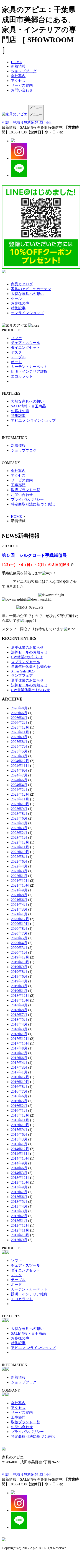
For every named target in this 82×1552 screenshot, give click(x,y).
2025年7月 (19, 746)
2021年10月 (20, 885)
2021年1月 (19, 914)
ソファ (16, 338)
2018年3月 (19, 1029)
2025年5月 (19, 751)
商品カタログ (22, 284)
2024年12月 (20, 761)
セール (16, 298)
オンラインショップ (27, 313)
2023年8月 (19, 813)
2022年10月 (20, 852)
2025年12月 (20, 727)
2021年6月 (19, 900)
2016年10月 (20, 1082)
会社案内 (18, 76)
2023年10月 (20, 804)
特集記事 (18, 308)
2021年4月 (19, 904)
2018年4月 (19, 1024)
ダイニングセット (25, 347)
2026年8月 (19, 708)
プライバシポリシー (27, 499)
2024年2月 (19, 790)
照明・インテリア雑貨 (29, 371)
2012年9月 (19, 1240)
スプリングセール (25, 662)
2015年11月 (20, 1120)
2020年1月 (19, 952)
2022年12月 (20, 842)
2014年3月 (19, 1173)
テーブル (18, 357)
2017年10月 (20, 1043)
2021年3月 (19, 909)
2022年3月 (19, 871)
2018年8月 (19, 1010)
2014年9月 (19, 1163)
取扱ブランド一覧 (25, 490)
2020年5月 (19, 938)
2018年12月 (20, 995)
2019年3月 (19, 986)
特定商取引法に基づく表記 (33, 504)
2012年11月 (20, 1230)
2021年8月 (19, 895)
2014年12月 (20, 1149)
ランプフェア (22, 675)
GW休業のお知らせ (27, 657)
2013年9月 (19, 1187)
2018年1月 (19, 1034)
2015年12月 (20, 1115)
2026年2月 (19, 722)
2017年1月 (19, 1072)
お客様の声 (20, 303)
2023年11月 (20, 799)
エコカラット (22, 376)
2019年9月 (19, 967)
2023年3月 (19, 828)
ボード (16, 362)
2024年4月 (19, 785)
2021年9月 (19, 890)
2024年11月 (20, 766)
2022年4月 (19, 866)
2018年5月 (19, 1019)
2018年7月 (19, 1015)
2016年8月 (19, 1086)
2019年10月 (20, 962)
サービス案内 (22, 85)
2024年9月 (19, 770)
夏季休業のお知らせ (27, 647)
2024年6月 (19, 780)
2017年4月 (19, 1063)
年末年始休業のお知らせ (31, 667)
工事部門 (18, 485)
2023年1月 (19, 837)
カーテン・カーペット (29, 367)
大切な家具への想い (27, 294)
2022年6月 (19, 861)
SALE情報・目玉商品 (28, 406)
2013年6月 (19, 1197)
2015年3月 (19, 1139)
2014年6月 (19, 1168)
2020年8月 (19, 928)
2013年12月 (20, 1178)
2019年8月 (19, 972)
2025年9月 (19, 737)
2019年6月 (19, 976)
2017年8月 (19, 1048)
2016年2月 (19, 1106)
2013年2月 (19, 1216)
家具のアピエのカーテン (31, 289)
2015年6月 (19, 1134)
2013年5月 (19, 1201)
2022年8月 (19, 857)
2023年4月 (19, 823)
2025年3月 (19, 756)
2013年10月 (20, 1182)
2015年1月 (19, 1144)
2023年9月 (19, 809)
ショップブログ (23, 71)
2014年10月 (20, 1158)
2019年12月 (20, 957)
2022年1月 (19, 876)
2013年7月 (19, 1192)
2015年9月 (19, 1130)
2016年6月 (19, 1096)
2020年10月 (20, 924)
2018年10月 (20, 1000)
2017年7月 (19, 1053)
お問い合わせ (22, 90)
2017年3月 (19, 1067)
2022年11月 (20, 847)
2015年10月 (20, 1125)
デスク (16, 352)
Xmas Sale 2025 (23, 671)
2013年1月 (19, 1221)
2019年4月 (19, 981)
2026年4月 (19, 718)
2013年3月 (19, 1211)
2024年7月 (19, 775)
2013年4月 (19, 1206)
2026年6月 (19, 713)
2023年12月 (20, 794)
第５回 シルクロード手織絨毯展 (34, 555)
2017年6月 (19, 1058)
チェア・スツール (25, 343)
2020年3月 (19, 948)
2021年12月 (20, 881)
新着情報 (18, 66)
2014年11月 (20, 1154)
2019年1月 (19, 991)
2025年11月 (20, 732)
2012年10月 (20, 1235)
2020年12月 (20, 919)
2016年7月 (19, 1091)
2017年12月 (20, 1039)
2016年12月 (20, 1077)
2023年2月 (19, 833)
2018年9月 (19, 1005)
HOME (16, 62)
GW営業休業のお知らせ (30, 690)
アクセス (18, 81)
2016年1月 (19, 1110)
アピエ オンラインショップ (33, 420)
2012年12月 (20, 1225)
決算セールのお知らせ (29, 652)
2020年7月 (19, 933)
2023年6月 (19, 818)
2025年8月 (19, 742)
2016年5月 (19, 1101)
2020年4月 (19, 943)
